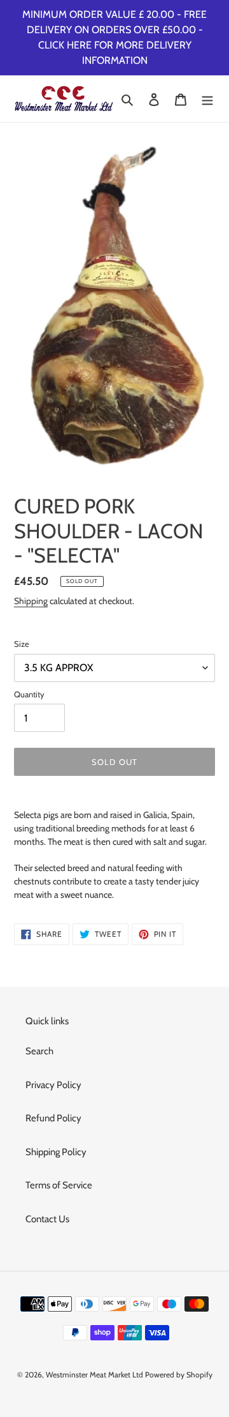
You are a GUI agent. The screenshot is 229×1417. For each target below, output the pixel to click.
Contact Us (47, 1219)
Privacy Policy (53, 1085)
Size (21, 644)
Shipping (31, 600)
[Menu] (207, 98)
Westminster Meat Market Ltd (94, 1374)
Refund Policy (53, 1118)
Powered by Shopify (178, 1374)
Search (39, 1051)
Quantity (29, 694)
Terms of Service (58, 1185)
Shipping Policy (56, 1152)
